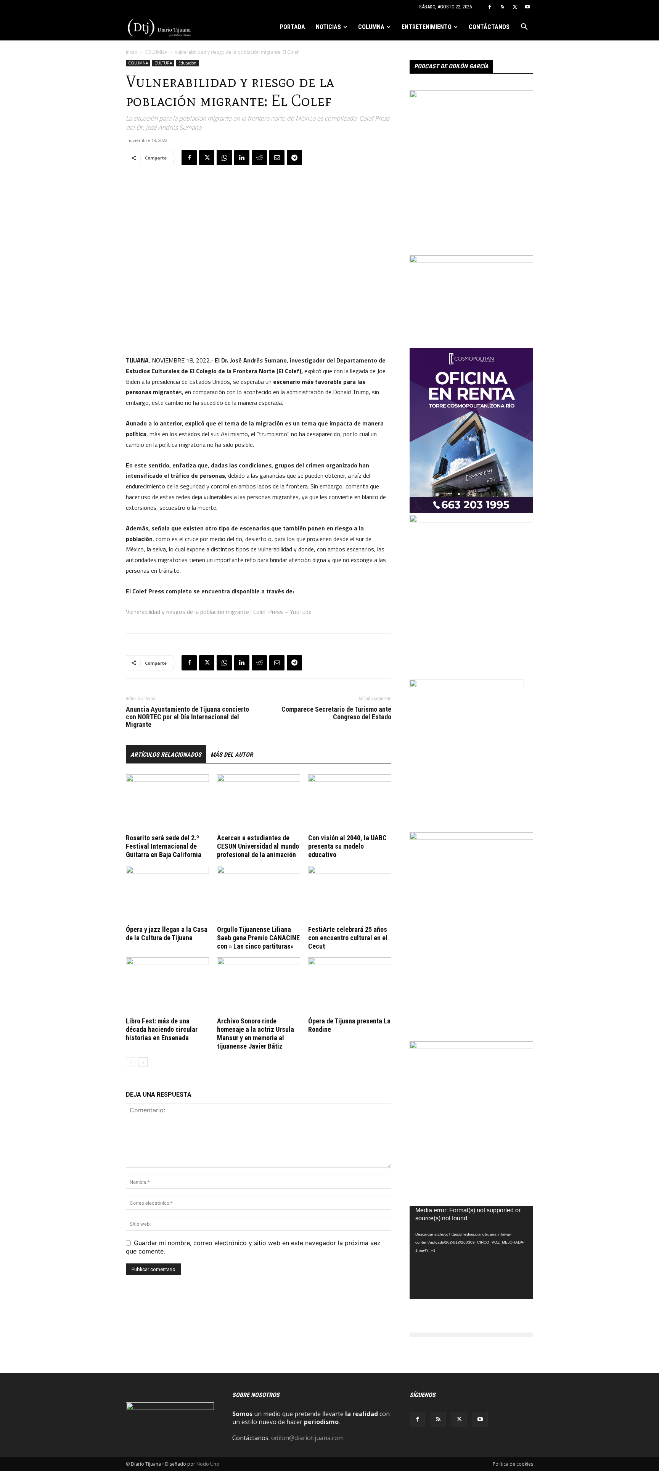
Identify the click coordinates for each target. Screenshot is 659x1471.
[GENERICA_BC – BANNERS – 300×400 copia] (467, 685)
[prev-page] (130, 1062)
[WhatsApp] (224, 157)
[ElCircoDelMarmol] (471, 260)
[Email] (276, 157)
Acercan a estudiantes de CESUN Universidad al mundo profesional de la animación (258, 846)
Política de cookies (513, 1464)
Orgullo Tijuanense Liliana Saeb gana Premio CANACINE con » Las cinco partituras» (258, 937)
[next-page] (143, 1062)
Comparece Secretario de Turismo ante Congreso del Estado (336, 713)
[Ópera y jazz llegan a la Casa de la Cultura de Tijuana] (167, 894)
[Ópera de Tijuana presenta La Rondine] (349, 986)
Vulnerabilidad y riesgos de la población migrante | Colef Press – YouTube (219, 611)
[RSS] (502, 7)
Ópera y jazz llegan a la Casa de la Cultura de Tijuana (166, 933)
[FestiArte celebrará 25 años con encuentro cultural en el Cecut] (349, 894)
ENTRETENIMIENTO (427, 27)
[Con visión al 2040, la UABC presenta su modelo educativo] (349, 802)
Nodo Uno (207, 1464)
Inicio (131, 52)
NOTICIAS (328, 27)
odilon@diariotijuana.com (307, 1438)
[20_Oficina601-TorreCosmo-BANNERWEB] (471, 510)
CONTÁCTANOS (489, 27)
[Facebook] (489, 7)
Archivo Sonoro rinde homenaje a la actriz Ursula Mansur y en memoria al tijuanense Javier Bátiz (255, 1033)
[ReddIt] (259, 157)
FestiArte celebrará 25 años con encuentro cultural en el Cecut (347, 937)
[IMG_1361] (471, 1046)
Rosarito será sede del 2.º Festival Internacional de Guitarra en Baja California (163, 846)
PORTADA (292, 27)
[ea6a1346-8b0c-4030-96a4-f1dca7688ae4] (471, 837)
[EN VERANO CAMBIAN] (471, 96)
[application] (471, 1252)
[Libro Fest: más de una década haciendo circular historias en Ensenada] (167, 986)
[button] (524, 27)
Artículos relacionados (165, 754)
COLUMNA (371, 27)
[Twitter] (515, 7)
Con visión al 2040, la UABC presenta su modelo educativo (347, 846)
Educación (187, 63)
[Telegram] (294, 157)
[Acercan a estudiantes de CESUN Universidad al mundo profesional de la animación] (258, 802)
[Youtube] (527, 7)
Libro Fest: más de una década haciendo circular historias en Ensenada (162, 1029)
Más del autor (232, 754)
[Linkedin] (241, 157)
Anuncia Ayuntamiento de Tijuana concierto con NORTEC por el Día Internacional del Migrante (187, 717)
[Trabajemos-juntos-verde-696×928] (471, 520)
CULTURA (163, 63)
